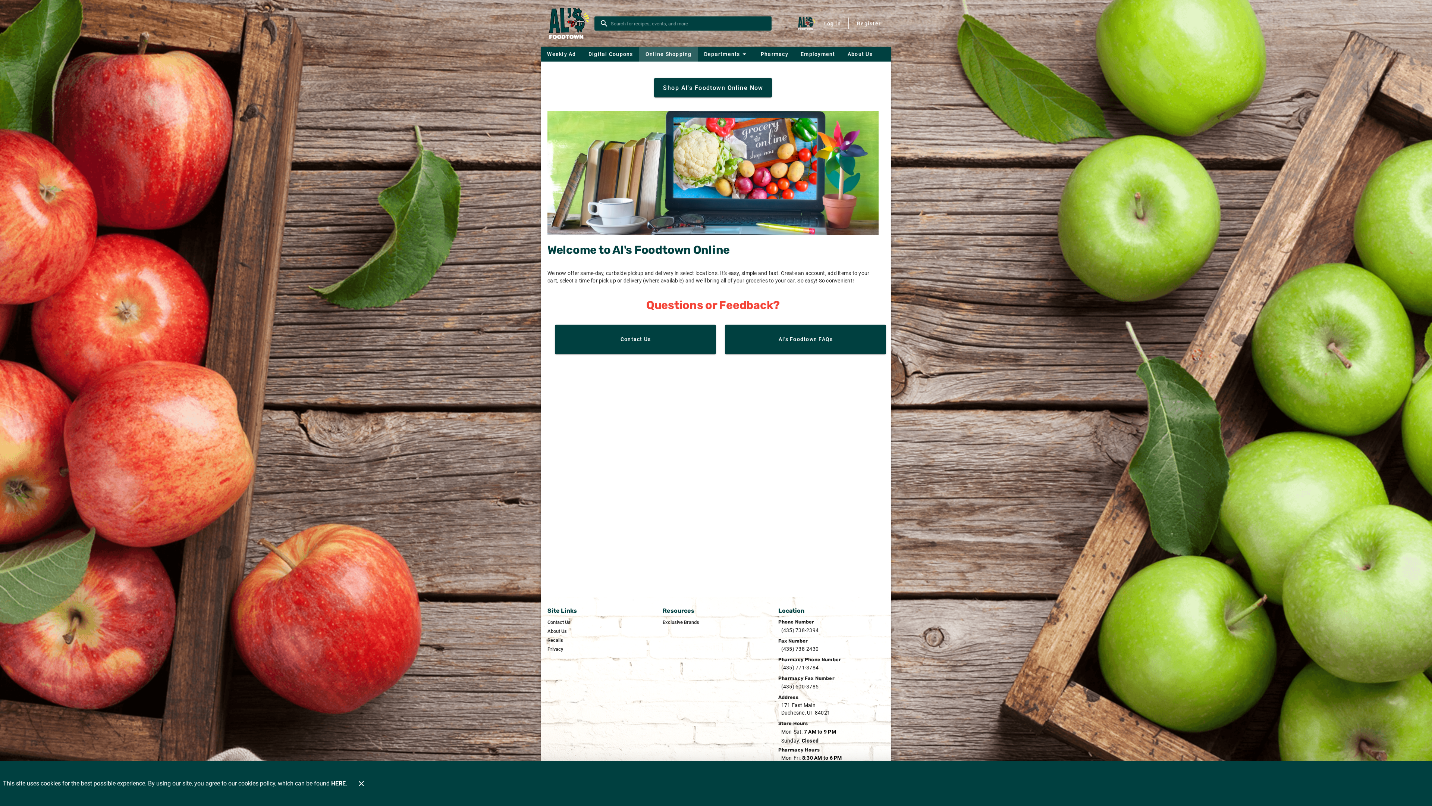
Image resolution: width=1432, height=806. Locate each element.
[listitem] (559, 622)
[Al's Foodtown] (569, 23)
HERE (338, 783)
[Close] (361, 783)
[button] (726, 54)
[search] (688, 23)
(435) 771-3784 (800, 668)
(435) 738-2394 (800, 630)
